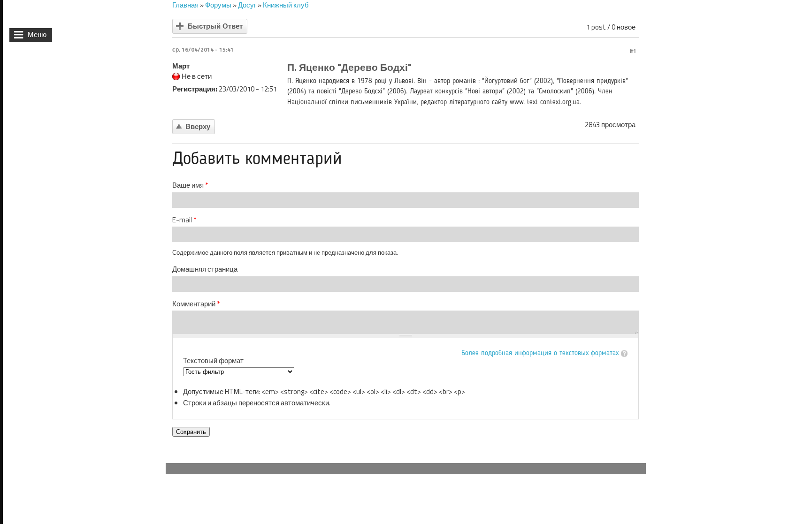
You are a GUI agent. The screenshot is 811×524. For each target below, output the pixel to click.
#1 (632, 50)
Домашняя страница (204, 269)
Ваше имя (190, 185)
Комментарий (196, 304)
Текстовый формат (213, 360)
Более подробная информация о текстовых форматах (540, 353)
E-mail (184, 220)
